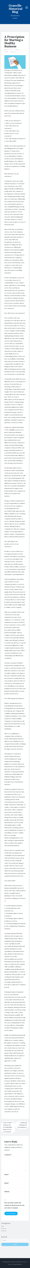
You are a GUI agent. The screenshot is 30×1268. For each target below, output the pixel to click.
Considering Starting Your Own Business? (22, 1125)
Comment (8, 1155)
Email (6, 1183)
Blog (14, 51)
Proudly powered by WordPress (12, 1262)
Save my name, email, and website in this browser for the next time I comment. (14, 1205)
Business (3, 1228)
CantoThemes (17, 1264)
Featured (3, 1231)
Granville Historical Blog (15, 9)
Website (7, 1191)
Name (6, 1174)
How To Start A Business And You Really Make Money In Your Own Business (8, 1127)
